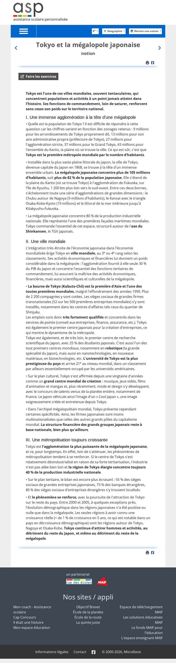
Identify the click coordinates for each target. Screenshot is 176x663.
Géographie (115, 31)
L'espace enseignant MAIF (142, 638)
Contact (80, 651)
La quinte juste (88, 622)
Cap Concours (24, 617)
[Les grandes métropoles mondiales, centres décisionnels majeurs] (16, 47)
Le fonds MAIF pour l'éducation (147, 630)
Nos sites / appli (88, 596)
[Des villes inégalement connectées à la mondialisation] (159, 47)
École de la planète (88, 612)
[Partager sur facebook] (153, 62)
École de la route (88, 617)
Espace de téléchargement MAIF (141, 609)
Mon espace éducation (31, 627)
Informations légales (51, 651)
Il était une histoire (28, 622)
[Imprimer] (148, 62)
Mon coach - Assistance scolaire (32, 609)
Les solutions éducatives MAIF (143, 620)
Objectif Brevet (88, 607)
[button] (38, 76)
